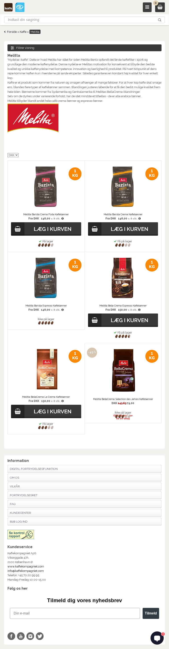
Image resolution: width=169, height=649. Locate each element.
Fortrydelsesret (23, 495)
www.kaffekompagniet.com (25, 566)
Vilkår (15, 486)
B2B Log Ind (19, 521)
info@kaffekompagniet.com (25, 570)
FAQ (12, 504)
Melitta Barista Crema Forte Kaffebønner (46, 214)
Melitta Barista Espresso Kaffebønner (46, 305)
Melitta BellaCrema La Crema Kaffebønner (46, 397)
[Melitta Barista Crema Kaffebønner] (123, 209)
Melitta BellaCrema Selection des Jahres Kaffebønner (123, 399)
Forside (12, 31)
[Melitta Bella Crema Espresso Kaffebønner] (123, 300)
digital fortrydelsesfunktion (34, 468)
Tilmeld (151, 613)
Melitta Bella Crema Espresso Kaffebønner (123, 305)
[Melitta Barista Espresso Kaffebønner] (46, 300)
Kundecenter (20, 512)
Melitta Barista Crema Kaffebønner (123, 214)
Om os (14, 477)
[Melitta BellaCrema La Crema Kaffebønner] (46, 391)
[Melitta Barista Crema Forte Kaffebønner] (46, 209)
